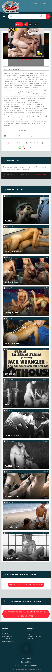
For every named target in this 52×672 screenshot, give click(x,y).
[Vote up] (20, 147)
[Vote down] (24, 147)
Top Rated (5, 639)
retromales (22, 130)
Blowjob (22, 136)
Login (39, 174)
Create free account (34, 636)
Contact (30, 639)
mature (36, 136)
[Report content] (43, 142)
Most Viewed (6, 636)
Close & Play (26, 59)
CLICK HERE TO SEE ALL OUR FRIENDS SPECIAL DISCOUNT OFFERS (26, 614)
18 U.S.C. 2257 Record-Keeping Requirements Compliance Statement (26, 665)
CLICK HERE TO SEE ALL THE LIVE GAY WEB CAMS (26, 585)
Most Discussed (7, 641)
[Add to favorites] (40, 142)
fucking (29, 136)
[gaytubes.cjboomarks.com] (10, 3)
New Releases (6, 634)
